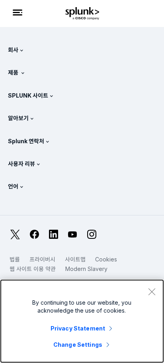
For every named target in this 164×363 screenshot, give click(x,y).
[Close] (152, 292)
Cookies (106, 259)
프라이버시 (42, 259)
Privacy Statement (78, 328)
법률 (15, 259)
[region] (82, 321)
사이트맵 (75, 259)
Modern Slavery (86, 268)
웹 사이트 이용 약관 (33, 268)
